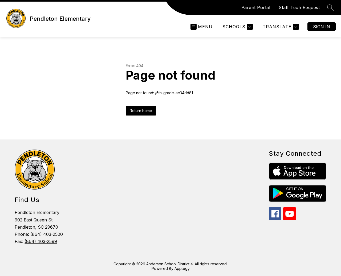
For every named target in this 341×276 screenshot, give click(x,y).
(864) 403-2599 (41, 241)
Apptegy (182, 268)
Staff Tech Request (299, 7)
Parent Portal (255, 7)
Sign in (321, 26)
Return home (141, 110)
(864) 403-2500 (46, 234)
